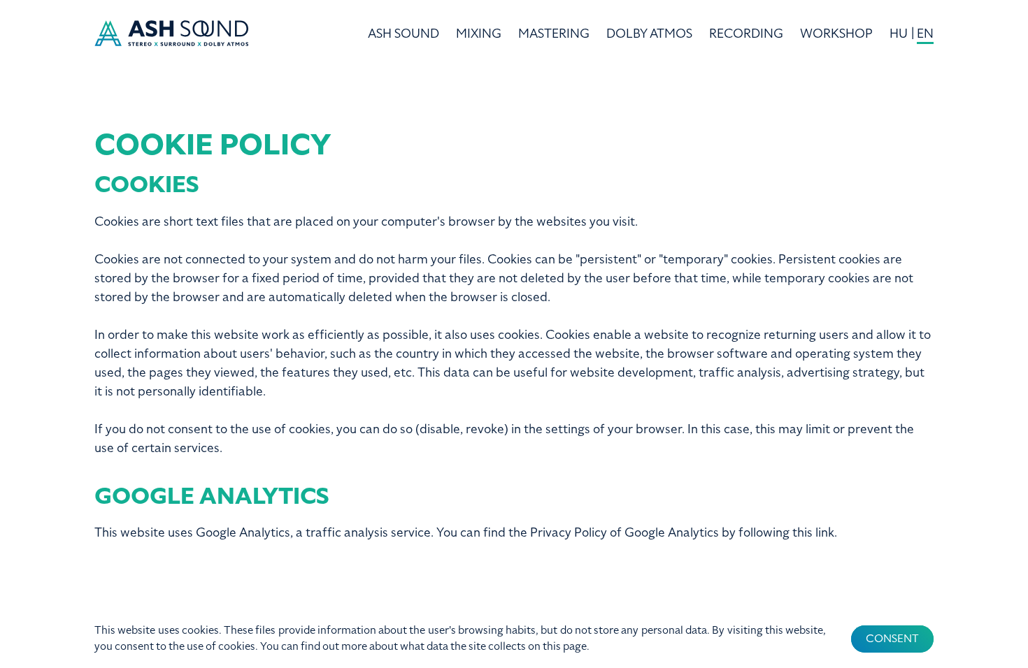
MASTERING (554, 33)
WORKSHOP (836, 33)
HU (899, 33)
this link (813, 532)
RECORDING (746, 33)
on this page (557, 646)
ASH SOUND (403, 33)
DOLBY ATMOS (649, 33)
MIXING (478, 33)
